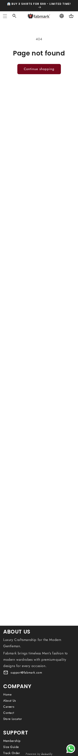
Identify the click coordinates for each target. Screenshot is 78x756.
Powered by (39, 753)
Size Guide (11, 747)
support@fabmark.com (26, 672)
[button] (5, 16)
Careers (8, 706)
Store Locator (12, 719)
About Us (9, 700)
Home (7, 694)
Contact (8, 713)
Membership (12, 741)
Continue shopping (39, 69)
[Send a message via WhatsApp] (71, 749)
